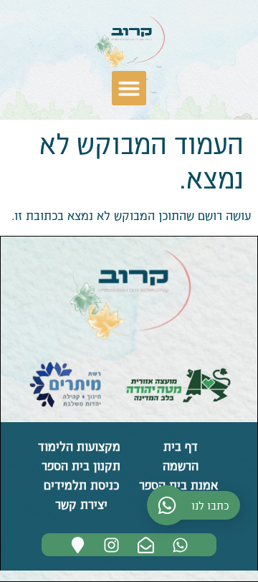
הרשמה (179, 465)
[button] (129, 88)
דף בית (179, 446)
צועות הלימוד (71, 446)
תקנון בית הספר (79, 465)
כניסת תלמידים (79, 484)
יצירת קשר (80, 504)
